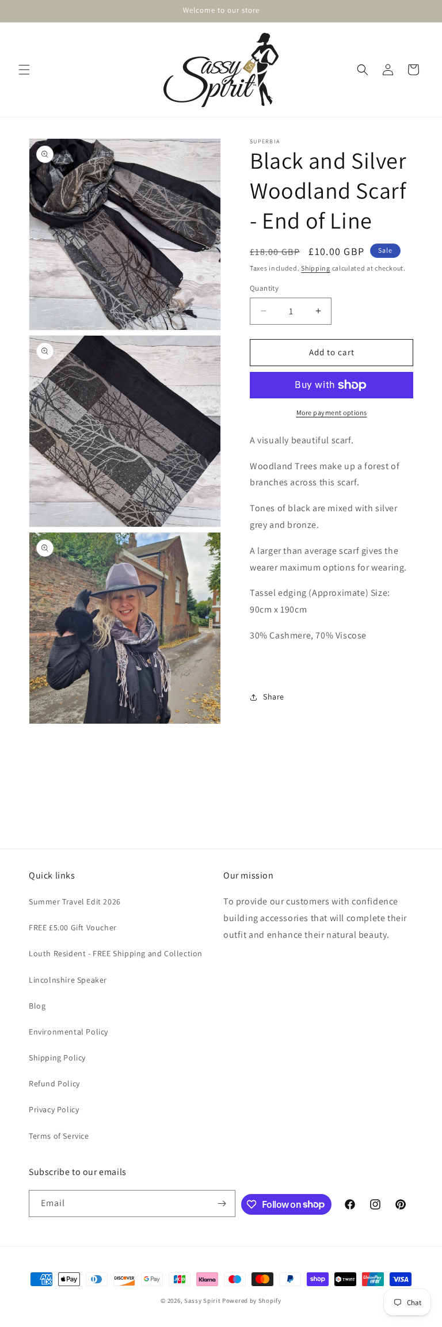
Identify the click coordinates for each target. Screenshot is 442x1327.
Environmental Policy (68, 1031)
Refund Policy (54, 1083)
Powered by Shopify (251, 1300)
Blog (37, 1006)
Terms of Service (59, 1136)
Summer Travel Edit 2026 (75, 901)
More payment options (331, 412)
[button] (24, 69)
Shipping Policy (57, 1057)
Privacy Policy (54, 1109)
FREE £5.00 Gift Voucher (73, 927)
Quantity (264, 288)
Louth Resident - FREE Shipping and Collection (116, 953)
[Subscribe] (222, 1203)
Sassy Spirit (202, 1300)
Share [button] (273, 696)
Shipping (315, 268)
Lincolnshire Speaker (68, 980)
